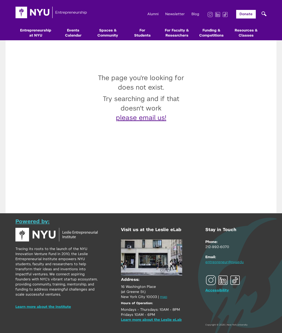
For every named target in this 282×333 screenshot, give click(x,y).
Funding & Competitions (211, 33)
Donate (245, 14)
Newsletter (175, 14)
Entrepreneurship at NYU (35, 33)
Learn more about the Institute (43, 307)
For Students (142, 33)
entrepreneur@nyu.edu (224, 262)
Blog (195, 14)
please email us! (141, 118)
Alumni (153, 14)
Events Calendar (73, 33)
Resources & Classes (246, 33)
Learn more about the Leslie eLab (151, 320)
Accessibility (217, 290)
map (163, 297)
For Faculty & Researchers (177, 33)
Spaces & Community (107, 33)
